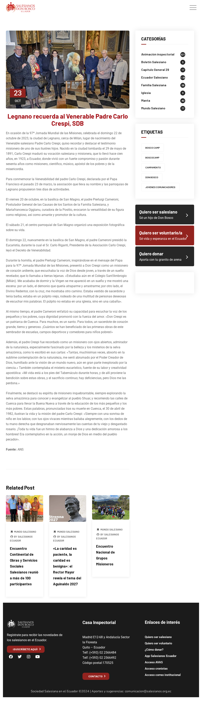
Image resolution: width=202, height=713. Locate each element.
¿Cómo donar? (154, 649)
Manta (145, 100)
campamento (153, 167)
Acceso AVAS (154, 662)
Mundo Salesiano (25, 531)
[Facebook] (11, 657)
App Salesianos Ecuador (160, 656)
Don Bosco (151, 177)
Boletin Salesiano (153, 62)
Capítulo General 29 (155, 69)
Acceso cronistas (156, 668)
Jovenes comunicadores (160, 187)
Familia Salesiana (153, 85)
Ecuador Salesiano (154, 77)
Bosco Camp (152, 147)
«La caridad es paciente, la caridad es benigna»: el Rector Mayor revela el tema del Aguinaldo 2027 (67, 566)
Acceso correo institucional (163, 675)
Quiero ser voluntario (158, 643)
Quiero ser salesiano (158, 637)
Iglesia (146, 93)
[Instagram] (29, 657)
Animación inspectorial (157, 54)
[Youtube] (37, 657)
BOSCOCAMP (152, 157)
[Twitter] (20, 657)
